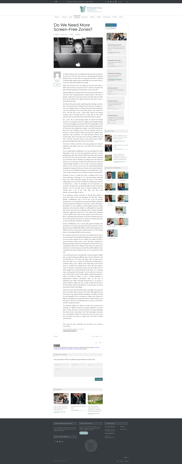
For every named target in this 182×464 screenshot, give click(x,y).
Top (125, 457)
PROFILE (57, 84)
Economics (109, 93)
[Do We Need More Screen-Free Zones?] (78, 52)
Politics (115, 17)
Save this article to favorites (69, 331)
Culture (77, 17)
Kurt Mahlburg (123, 180)
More (121, 17)
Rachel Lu (71, 34)
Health (99, 17)
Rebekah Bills (121, 215)
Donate (64, 17)
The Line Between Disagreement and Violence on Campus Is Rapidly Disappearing (79, 1)
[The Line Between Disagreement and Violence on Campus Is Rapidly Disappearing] (95, 398)
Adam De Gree (110, 191)
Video (70, 17)
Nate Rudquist (112, 226)
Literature (120, 79)
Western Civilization (117, 79)
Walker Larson (110, 180)
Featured (64, 411)
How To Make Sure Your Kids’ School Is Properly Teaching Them (61, 408)
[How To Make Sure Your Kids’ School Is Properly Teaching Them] (61, 398)
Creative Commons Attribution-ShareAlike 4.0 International (76, 348)
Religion (113, 79)
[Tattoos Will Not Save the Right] (78, 398)
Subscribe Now (84, 433)
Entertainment (113, 79)
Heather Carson (123, 203)
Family (92, 17)
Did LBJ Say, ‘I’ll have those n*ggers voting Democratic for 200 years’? (116, 119)
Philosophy (106, 17)
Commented (111, 28)
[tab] (111, 25)
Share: (56, 336)
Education (84, 17)
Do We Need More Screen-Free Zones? (73, 27)
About (57, 17)
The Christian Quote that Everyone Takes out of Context (115, 104)
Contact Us (126, 461)
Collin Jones (123, 191)
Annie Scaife (112, 238)
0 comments (78, 34)
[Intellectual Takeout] (91, 10)
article (67, 324)
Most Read (110, 25)
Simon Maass (123, 226)
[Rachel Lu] (57, 75)
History (115, 66)
